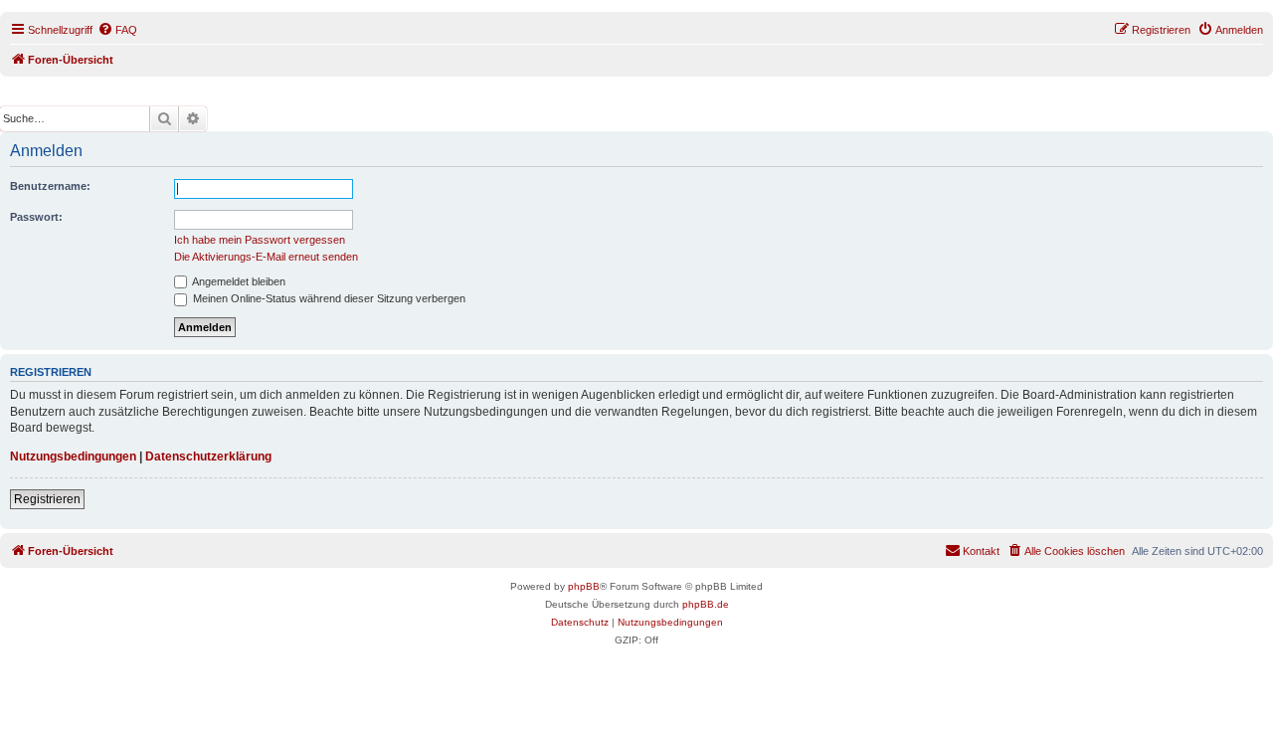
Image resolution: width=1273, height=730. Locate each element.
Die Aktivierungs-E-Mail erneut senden (266, 257)
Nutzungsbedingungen (73, 456)
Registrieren (47, 499)
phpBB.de (705, 604)
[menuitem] (117, 30)
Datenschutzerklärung (208, 456)
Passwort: (36, 217)
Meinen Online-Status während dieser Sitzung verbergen (327, 298)
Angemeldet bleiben (237, 281)
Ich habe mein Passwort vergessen (259, 240)
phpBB (584, 586)
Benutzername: (50, 186)
